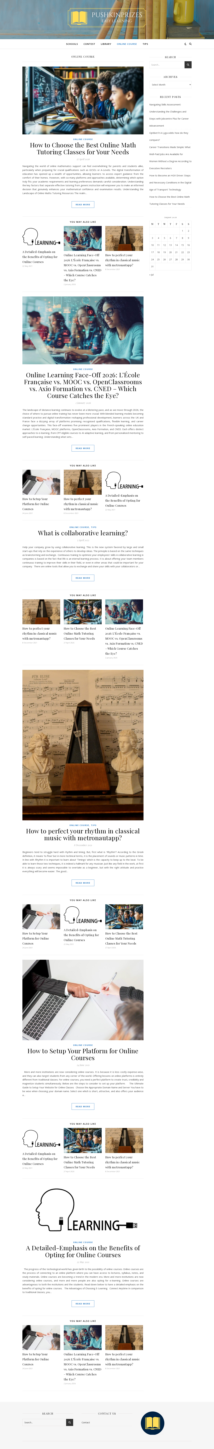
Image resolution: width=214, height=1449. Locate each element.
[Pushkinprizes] (107, 17)
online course (127, 43)
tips (145, 43)
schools (72, 43)
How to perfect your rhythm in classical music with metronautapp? (122, 260)
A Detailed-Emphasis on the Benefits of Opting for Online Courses (39, 257)
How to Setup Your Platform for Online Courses (35, 504)
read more (83, 204)
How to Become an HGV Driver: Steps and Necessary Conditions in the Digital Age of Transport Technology (170, 182)
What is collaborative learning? (83, 533)
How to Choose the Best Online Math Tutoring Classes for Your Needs (83, 148)
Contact (86, 1422)
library (106, 43)
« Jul (151, 274)
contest (89, 43)
